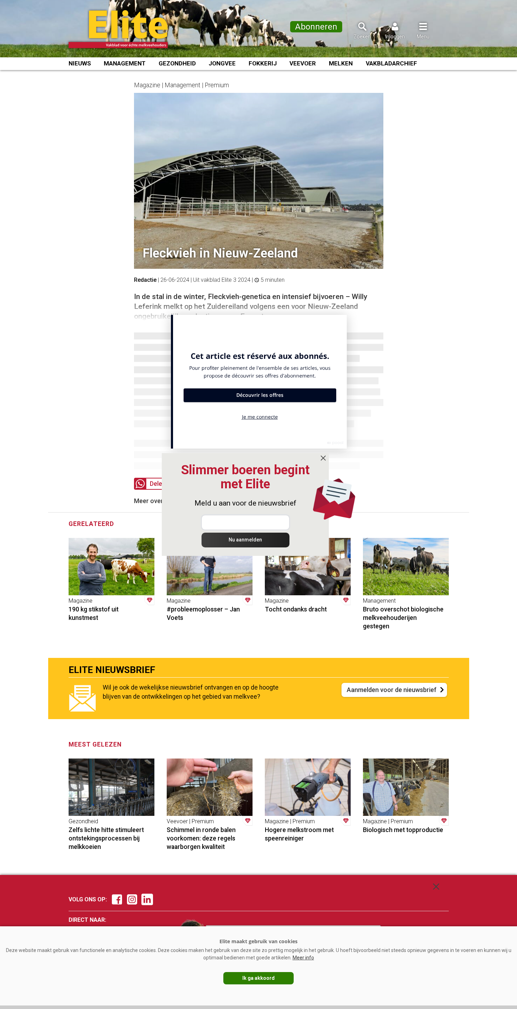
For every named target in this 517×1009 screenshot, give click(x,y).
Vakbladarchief (391, 63)
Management (125, 63)
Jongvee (222, 63)
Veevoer (302, 63)
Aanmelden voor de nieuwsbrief (391, 689)
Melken (341, 63)
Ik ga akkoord (258, 978)
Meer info (303, 957)
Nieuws (80, 63)
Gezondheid (177, 63)
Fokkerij (263, 63)
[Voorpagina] (127, 29)
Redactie (145, 280)
